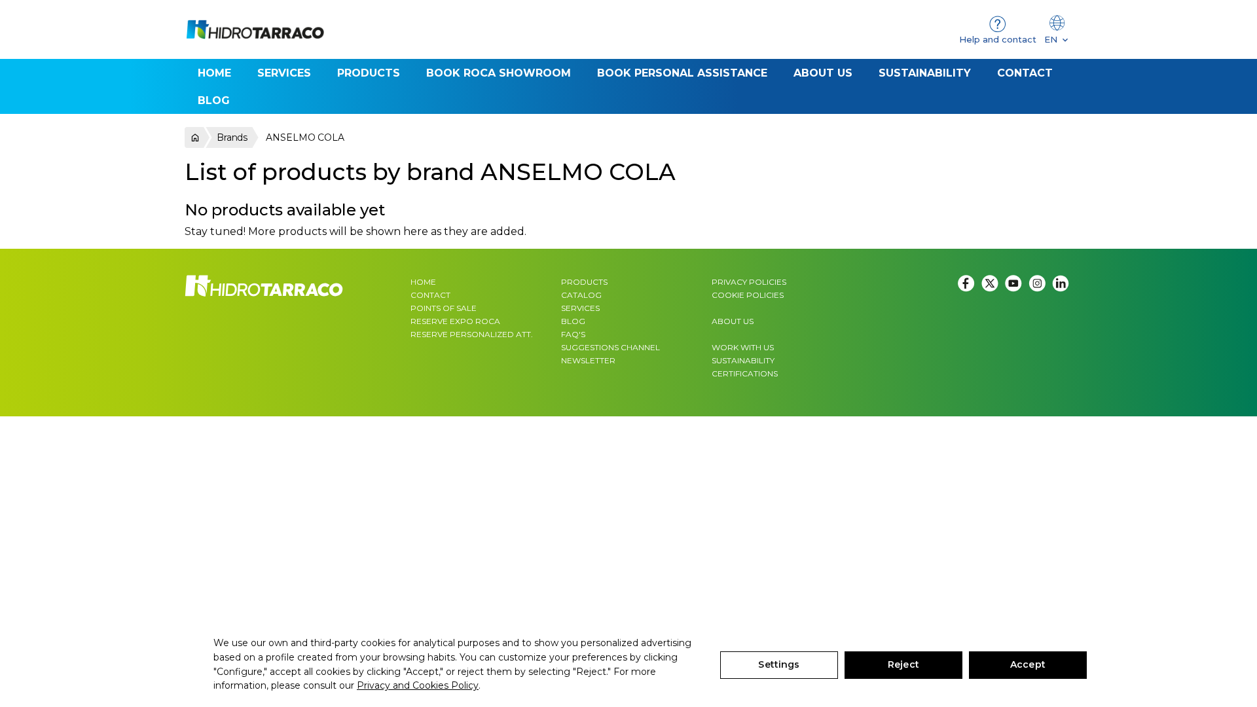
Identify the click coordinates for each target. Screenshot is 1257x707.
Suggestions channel (610, 347)
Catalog (581, 295)
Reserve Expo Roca (455, 321)
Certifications (745, 373)
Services (580, 308)
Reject (903, 664)
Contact (430, 295)
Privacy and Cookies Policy (418, 685)
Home (423, 282)
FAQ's (573, 334)
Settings (778, 664)
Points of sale (443, 308)
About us (733, 321)
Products (584, 282)
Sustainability (743, 360)
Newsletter (588, 360)
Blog (573, 321)
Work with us (743, 347)
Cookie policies (748, 295)
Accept (1028, 664)
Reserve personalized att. (471, 334)
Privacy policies (749, 282)
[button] (368, 72)
